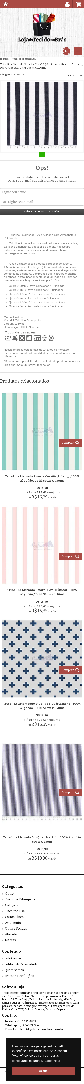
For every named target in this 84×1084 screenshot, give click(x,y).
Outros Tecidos (16, 928)
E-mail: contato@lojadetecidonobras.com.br (34, 1029)
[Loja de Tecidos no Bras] (42, 28)
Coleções (11, 905)
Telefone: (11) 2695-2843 (20, 1021)
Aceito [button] (43, 1070)
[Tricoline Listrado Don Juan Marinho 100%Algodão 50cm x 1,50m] (42, 798)
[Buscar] (66, 51)
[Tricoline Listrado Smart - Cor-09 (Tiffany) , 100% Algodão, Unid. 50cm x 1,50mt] (42, 447)
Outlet (9, 893)
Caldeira (80, 75)
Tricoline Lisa (15, 911)
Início (6, 59)
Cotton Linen (14, 917)
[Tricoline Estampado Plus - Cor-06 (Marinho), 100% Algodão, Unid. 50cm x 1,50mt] (42, 674)
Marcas (10, 940)
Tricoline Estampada (24, 59)
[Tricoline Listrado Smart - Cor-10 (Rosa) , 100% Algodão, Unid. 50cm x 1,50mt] (42, 560)
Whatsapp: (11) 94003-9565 (22, 1025)
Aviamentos (13, 923)
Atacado (11, 934)
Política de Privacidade (21, 964)
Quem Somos (14, 970)
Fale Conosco (13, 958)
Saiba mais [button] (52, 1060)
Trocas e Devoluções (19, 976)
